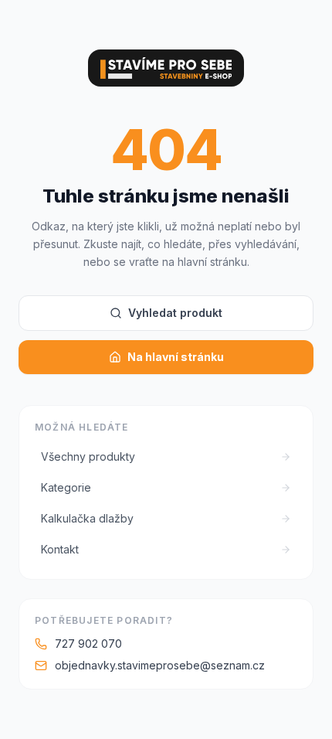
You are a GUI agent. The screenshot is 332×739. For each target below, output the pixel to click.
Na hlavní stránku (175, 356)
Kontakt (60, 549)
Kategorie (66, 487)
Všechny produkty (88, 456)
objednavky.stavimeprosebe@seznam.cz (160, 665)
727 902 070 (88, 643)
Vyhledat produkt (175, 312)
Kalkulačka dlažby (87, 518)
